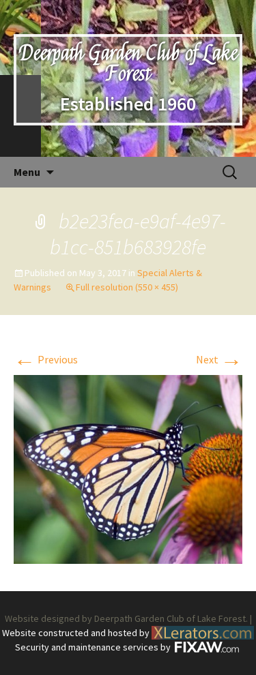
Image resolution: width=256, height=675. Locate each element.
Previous (46, 359)
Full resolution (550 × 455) (127, 287)
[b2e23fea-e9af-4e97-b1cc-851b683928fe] (128, 468)
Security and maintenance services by (94, 647)
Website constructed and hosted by (77, 633)
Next (219, 359)
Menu (27, 172)
